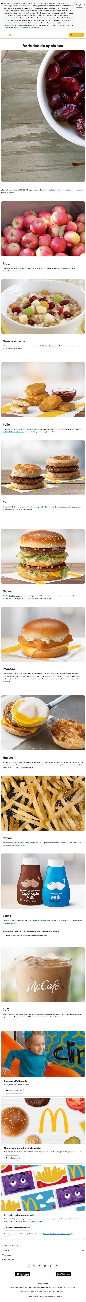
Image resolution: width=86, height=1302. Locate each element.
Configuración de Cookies (56, 1291)
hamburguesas (14, 596)
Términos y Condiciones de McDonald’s (17, 6)
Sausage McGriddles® (41, 507)
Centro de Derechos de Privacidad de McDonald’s (22, 28)
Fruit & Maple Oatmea (47, 346)
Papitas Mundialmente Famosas (20, 843)
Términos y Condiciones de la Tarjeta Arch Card (56, 1234)
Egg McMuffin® (74, 762)
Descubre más (12, 1158)
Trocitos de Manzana (15, 268)
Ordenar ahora (76, 35)
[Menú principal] (3, 35)
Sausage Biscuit (26, 507)
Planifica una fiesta (14, 1091)
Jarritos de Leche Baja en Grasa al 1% (42, 920)
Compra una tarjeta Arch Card (18, 1228)
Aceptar (79, 5)
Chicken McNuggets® (31, 429)
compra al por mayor (38, 1221)
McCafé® (40, 1014)
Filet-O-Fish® (60, 674)
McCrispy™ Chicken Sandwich (13, 432)
